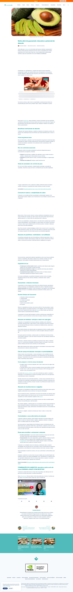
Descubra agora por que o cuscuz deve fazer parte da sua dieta (37, 189)
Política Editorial (43, 577)
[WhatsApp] (51, 501)
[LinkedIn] (44, 501)
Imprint (65, 577)
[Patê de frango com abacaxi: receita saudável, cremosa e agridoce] (23, 541)
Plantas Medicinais (45, 4)
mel (26, 218)
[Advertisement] (36, 63)
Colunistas (19, 577)
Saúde (23, 4)
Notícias (18, 4)
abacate (27, 49)
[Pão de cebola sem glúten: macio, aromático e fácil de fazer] (49, 541)
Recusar (10, 588)
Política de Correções (51, 577)
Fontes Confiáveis (25, 577)
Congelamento (23, 440)
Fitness (32, 4)
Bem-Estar (59, 4)
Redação (13, 577)
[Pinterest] (36, 501)
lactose (41, 396)
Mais (64, 4)
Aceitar (5, 588)
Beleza (28, 4)
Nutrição (37, 4)
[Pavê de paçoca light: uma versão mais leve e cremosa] (36, 541)
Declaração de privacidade (33, 577)
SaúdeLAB (26, 120)
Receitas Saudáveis (41, 45)
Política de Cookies (59, 577)
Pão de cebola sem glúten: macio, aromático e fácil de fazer (49, 547)
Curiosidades (53, 4)
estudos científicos (29, 373)
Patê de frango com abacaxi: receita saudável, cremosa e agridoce (23, 547)
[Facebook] (21, 501)
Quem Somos (9, 577)
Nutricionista (23, 476)
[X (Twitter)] (29, 501)
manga (37, 310)
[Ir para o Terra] (36, 1)
